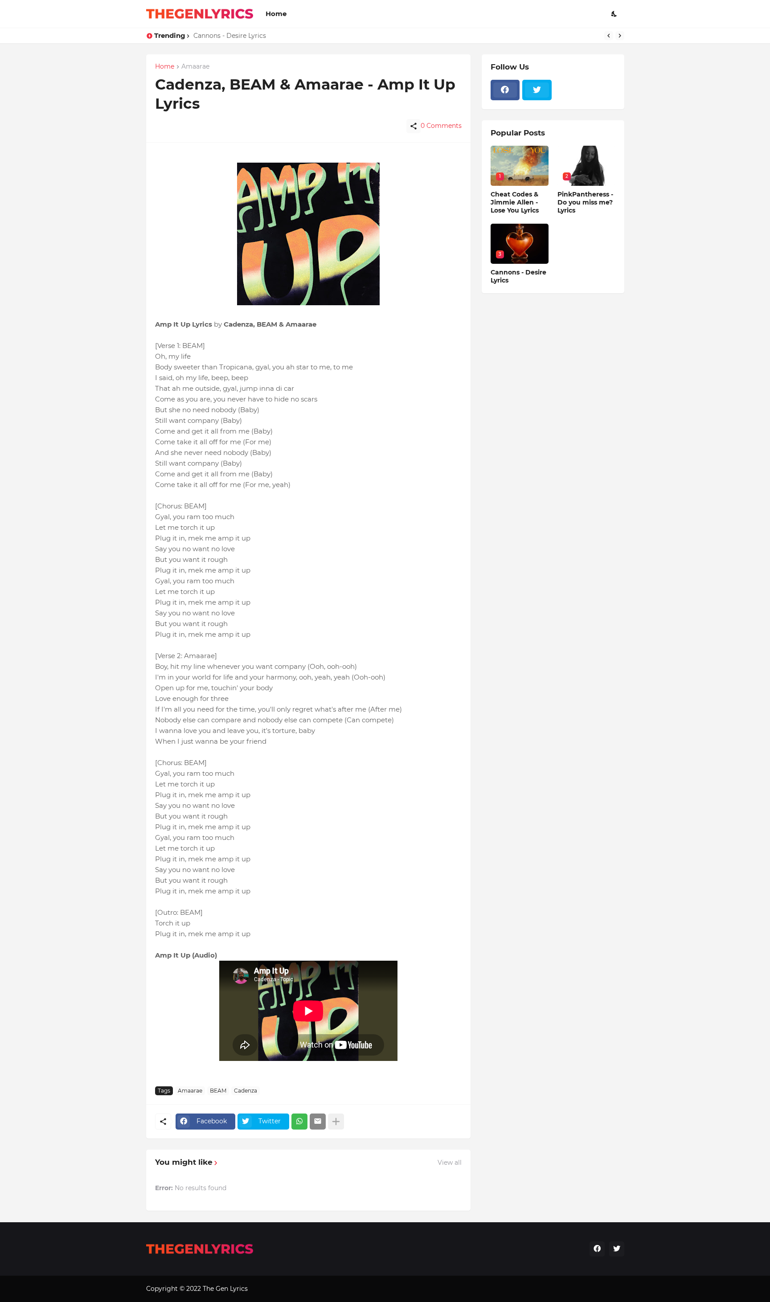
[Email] (318, 1122)
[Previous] (608, 35)
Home (276, 13)
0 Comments (441, 126)
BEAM (218, 1090)
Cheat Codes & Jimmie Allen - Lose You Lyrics (515, 202)
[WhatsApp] (299, 1122)
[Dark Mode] (614, 13)
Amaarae (190, 1090)
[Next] (619, 35)
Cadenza (245, 1090)
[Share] (413, 126)
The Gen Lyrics (225, 1289)
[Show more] (336, 1122)
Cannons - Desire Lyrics (229, 36)
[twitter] (537, 90)
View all (450, 1162)
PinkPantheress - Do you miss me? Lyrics (585, 202)
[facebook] (505, 90)
